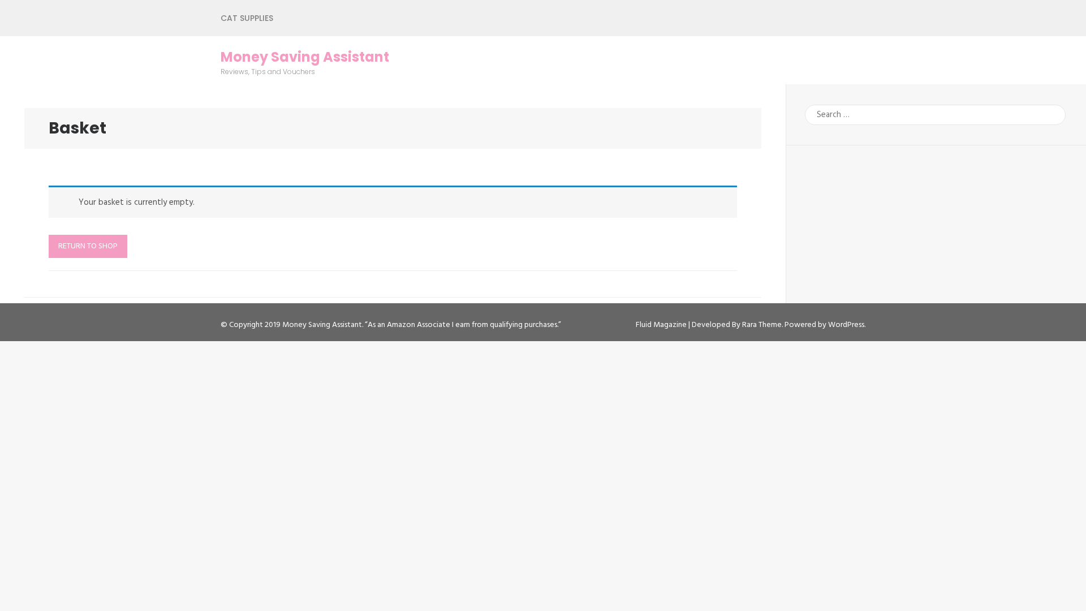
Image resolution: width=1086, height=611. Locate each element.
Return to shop (88, 246)
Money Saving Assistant (305, 57)
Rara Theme (762, 325)
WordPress (846, 325)
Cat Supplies (247, 18)
